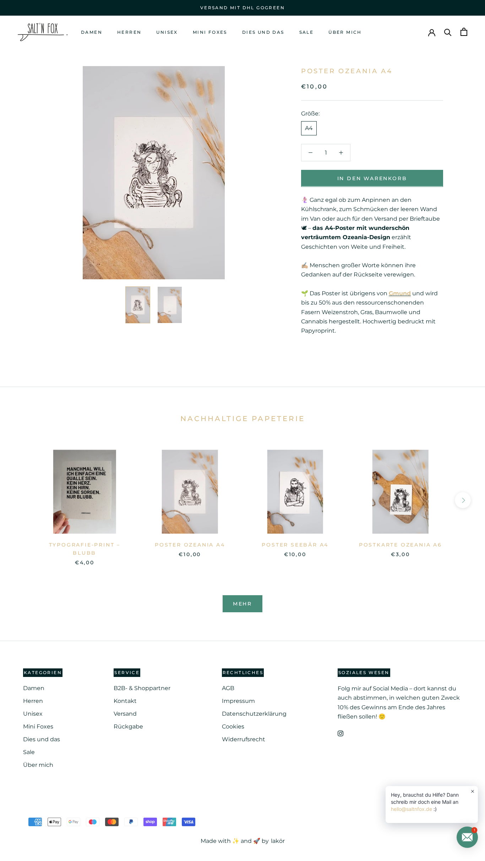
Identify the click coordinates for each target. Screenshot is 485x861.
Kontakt (125, 701)
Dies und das (263, 32)
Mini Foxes (210, 32)
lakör (277, 841)
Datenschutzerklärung (254, 713)
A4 (309, 127)
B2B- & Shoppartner (142, 688)
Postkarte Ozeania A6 (400, 545)
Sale (306, 32)
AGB (228, 688)
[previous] (22, 500)
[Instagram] (340, 733)
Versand (125, 713)
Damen (91, 32)
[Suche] (448, 32)
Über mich (345, 32)
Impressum (238, 701)
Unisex (167, 32)
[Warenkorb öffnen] (464, 32)
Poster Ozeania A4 (190, 545)
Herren (129, 32)
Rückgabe (128, 726)
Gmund (400, 293)
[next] (463, 500)
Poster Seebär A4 (295, 545)
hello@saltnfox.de (411, 809)
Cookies (233, 726)
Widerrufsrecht (243, 739)
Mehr (242, 604)
